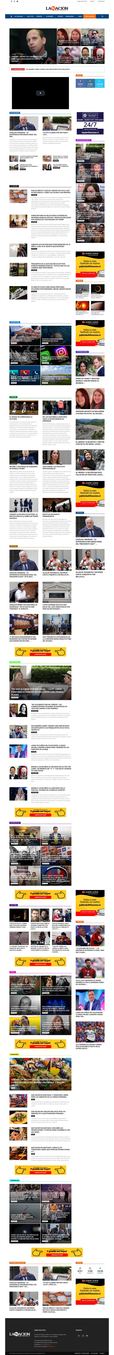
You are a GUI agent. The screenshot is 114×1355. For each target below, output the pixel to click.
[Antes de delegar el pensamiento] (57, 505)
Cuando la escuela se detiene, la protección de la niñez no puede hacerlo (23, 516)
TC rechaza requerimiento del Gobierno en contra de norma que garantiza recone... (23, 639)
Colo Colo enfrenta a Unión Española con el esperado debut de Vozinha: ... (90, 982)
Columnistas (13, 414)
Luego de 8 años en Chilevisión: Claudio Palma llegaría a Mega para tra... (89, 1014)
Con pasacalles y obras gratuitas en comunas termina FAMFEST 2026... (18, 925)
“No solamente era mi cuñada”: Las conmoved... (61, 165)
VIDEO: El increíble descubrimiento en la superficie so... (82, 313)
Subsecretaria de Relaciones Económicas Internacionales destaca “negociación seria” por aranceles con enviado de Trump (51, 217)
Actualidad (19, 16)
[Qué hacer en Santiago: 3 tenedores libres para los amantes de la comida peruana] (18, 1100)
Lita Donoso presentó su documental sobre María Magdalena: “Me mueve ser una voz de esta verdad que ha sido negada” (24, 877)
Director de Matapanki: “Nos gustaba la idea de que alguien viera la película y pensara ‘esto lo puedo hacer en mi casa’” (24, 857)
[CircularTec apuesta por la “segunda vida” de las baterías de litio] (56, 375)
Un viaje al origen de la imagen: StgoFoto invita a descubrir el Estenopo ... (40, 948)
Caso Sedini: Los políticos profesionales (54, 468)
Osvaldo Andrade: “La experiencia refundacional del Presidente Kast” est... (23, 1285)
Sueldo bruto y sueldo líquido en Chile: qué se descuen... (60, 157)
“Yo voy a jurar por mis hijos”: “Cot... (56, 134)
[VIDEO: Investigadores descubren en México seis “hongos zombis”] (82, 289)
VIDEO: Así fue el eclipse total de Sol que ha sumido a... (97, 296)
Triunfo (60, 16)
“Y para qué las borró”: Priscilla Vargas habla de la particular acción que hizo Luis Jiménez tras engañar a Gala (89, 234)
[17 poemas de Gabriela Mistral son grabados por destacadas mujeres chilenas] (24, 1005)
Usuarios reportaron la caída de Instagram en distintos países (55, 359)
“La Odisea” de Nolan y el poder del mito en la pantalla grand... (18, 948)
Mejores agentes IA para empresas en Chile (52, 340)
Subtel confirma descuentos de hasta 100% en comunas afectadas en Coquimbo (23, 339)
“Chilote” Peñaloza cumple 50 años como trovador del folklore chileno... (60, 949)
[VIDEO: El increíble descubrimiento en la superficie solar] (82, 305)
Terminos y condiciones (81, 1353)
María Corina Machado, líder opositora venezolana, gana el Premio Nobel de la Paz (25, 1028)
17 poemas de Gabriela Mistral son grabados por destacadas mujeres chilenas (24, 1009)
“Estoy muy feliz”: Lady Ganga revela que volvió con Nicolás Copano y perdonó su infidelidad (90, 216)
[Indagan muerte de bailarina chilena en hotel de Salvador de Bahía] (69, 37)
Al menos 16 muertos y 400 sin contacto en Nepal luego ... (90, 443)
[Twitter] (16, 1)
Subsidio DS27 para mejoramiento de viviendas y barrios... (29, 166)
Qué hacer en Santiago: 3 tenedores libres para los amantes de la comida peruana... (49, 1096)
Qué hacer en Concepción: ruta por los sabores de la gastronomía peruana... (48, 1112)
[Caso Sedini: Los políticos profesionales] (57, 457)
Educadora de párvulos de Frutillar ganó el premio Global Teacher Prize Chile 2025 (55, 1009)
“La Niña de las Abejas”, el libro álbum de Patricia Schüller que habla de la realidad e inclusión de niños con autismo (56, 1026)
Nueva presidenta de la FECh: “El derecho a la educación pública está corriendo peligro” (23, 988)
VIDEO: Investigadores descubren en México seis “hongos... (82, 296)
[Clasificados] (90, 264)
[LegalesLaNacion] (90, 134)
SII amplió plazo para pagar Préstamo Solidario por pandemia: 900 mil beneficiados (51, 288)
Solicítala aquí (51, 1346)
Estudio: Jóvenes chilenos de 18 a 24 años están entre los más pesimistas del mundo (55, 1237)
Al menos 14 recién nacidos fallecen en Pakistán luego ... (90, 473)
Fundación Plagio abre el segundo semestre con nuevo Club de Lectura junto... (40, 926)
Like (81, 79)
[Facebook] (10, 1)
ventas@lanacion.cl (46, 1344)
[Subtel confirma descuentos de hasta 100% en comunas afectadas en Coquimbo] (24, 335)
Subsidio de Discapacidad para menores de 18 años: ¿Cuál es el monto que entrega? (50, 245)
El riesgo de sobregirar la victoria (20, 418)
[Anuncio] (40, 651)
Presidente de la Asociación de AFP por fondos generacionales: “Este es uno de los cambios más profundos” (50, 266)
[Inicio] (11, 16)
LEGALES (92, 1)
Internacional (80, 375)
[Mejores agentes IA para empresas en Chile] (56, 335)
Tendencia (45, 343)
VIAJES (80, 16)
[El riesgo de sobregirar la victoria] (23, 408)
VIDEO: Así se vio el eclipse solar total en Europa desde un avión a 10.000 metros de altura (25, 1237)
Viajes (13, 1088)
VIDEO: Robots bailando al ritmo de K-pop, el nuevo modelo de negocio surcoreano (53, 1196)
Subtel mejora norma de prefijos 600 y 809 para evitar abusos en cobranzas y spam (23, 379)
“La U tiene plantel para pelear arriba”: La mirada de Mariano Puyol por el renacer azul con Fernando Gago (55, 858)
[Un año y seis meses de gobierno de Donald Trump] (23, 457)
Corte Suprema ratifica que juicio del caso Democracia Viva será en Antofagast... (56, 607)
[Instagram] (13, 1)
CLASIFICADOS (101, 1)
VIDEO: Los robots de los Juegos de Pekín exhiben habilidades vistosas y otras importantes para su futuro (24, 1196)
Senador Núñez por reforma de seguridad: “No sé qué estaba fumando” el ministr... (23, 607)
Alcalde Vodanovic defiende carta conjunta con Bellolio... (29, 157)
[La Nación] (57, 8)
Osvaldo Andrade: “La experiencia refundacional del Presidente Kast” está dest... (23, 575)
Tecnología (14, 363)
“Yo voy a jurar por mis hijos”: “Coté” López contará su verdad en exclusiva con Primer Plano (37, 692)
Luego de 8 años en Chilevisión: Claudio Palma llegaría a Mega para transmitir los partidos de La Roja (50, 747)
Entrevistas (14, 843)
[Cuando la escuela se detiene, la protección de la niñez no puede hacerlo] (23, 505)
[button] (102, 16)
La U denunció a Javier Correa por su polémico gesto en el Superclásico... (89, 1047)
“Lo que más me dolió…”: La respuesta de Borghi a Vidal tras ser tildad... (90, 950)
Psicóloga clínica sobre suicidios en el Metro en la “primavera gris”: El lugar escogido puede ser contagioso (56, 878)
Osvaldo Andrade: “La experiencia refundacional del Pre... (23, 135)
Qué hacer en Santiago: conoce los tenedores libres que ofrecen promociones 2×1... (50, 1150)
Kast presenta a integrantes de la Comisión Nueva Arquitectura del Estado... (57, 639)
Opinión (39, 16)
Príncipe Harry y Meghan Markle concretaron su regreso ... (87, 380)
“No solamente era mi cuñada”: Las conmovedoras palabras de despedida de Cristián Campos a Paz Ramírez (49, 707)
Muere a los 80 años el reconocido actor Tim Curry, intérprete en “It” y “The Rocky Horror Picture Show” (51, 769)
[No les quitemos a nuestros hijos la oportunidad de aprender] (57, 408)
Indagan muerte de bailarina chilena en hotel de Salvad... (90, 412)
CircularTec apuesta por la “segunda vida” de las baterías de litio (55, 379)
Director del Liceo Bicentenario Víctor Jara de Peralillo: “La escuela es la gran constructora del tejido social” (55, 837)
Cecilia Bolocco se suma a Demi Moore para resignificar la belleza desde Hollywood (55, 989)
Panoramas (34, 921)
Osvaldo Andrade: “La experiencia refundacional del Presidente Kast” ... (89, 541)
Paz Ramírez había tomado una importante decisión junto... (48, 69)
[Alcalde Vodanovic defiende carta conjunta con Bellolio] (13, 159)
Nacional (14, 54)
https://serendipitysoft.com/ (38, 1353)
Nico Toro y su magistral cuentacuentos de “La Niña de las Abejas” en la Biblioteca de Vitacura (24, 838)
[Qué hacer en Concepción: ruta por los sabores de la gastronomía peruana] (18, 1117)
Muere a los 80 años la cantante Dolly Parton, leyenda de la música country (48, 789)
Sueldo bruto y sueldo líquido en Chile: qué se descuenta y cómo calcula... (56, 1310)
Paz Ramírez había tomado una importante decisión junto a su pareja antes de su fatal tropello (50, 728)
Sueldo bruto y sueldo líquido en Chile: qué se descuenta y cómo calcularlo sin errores (50, 192)
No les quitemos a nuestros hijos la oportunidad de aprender (55, 419)
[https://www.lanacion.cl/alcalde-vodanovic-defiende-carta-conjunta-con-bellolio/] (57, 560)
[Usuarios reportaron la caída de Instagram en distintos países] (56, 355)
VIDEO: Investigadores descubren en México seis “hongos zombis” (22, 1217)
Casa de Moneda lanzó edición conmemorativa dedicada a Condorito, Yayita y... (61, 926)
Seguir (90, 79)
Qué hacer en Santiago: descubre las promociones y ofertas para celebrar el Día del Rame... (50, 1130)
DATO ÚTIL (30, 16)
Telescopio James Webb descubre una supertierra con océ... (98, 313)
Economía (49, 16)
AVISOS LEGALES (90, 16)
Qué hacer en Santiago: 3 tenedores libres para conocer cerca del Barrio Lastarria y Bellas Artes (39, 1082)
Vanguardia (69, 16)
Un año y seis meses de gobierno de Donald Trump (23, 468)
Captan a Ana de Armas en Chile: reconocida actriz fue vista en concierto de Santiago (89, 196)
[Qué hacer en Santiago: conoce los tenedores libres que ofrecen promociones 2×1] (18, 1153)
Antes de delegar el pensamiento (51, 515)
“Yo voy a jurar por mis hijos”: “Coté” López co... (56, 1284)
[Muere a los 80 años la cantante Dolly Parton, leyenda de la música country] (18, 794)
